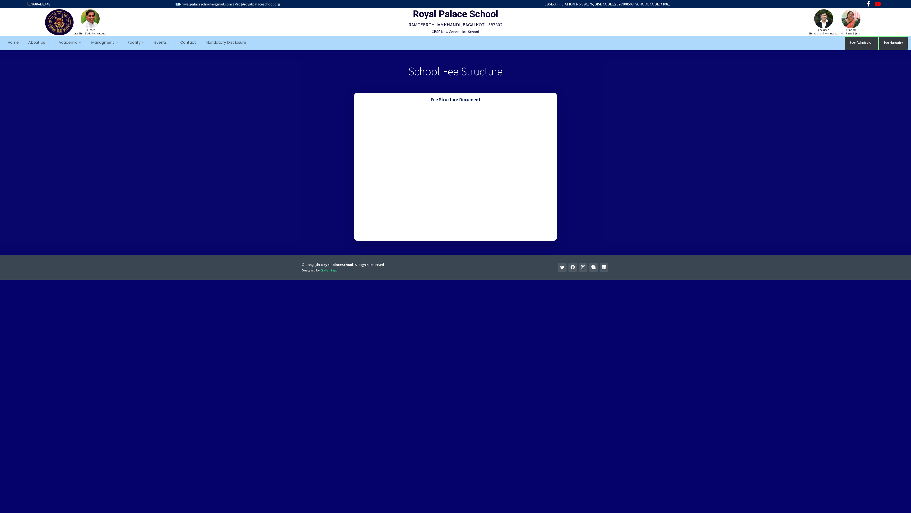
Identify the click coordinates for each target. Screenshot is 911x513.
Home (13, 42)
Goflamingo (329, 270)
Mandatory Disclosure (225, 42)
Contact (188, 42)
